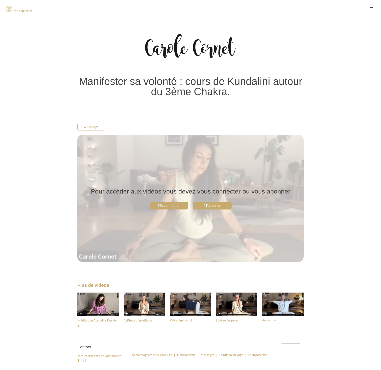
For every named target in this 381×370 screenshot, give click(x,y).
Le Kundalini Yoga (231, 355)
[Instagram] (84, 361)
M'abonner (212, 205)
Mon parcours (257, 355)
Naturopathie (186, 355)
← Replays (91, 127)
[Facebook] (78, 361)
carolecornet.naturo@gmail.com (99, 356)
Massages (207, 355)
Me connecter (23, 10)
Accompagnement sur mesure (152, 355)
